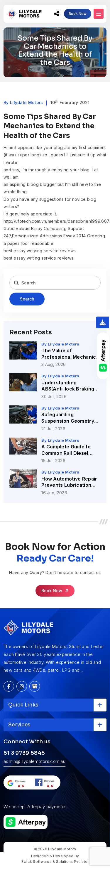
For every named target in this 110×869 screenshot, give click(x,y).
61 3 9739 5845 (24, 753)
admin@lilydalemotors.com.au (34, 761)
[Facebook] (9, 686)
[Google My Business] (34, 686)
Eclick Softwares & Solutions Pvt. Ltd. (54, 861)
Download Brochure (102, 322)
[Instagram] (21, 686)
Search (27, 298)
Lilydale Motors (62, 849)
